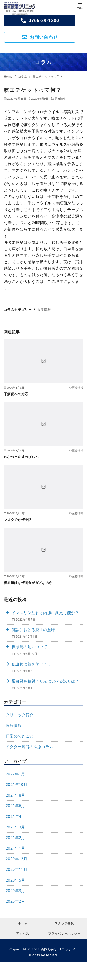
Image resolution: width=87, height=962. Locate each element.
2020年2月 (15, 901)
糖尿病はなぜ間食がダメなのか (28, 582)
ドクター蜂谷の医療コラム (29, 746)
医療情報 (60, 98)
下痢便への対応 (16, 393)
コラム (23, 76)
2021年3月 (15, 827)
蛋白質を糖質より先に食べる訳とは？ (45, 681)
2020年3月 (15, 890)
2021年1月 (15, 848)
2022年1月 (15, 774)
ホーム (23, 923)
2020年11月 (16, 869)
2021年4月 (15, 816)
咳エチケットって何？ (48, 76)
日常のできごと (20, 736)
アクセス (22, 933)
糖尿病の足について (29, 646)
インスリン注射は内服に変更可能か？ (45, 612)
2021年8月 (15, 795)
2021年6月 (15, 805)
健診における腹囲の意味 (33, 629)
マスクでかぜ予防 (18, 519)
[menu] (80, 5)
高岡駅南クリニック (56, 949)
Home (8, 76)
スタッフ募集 (64, 923)
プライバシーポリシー (64, 933)
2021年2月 (15, 837)
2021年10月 (16, 784)
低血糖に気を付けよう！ (33, 664)
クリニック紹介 (20, 715)
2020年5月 (15, 880)
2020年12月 (16, 858)
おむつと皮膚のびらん (21, 456)
